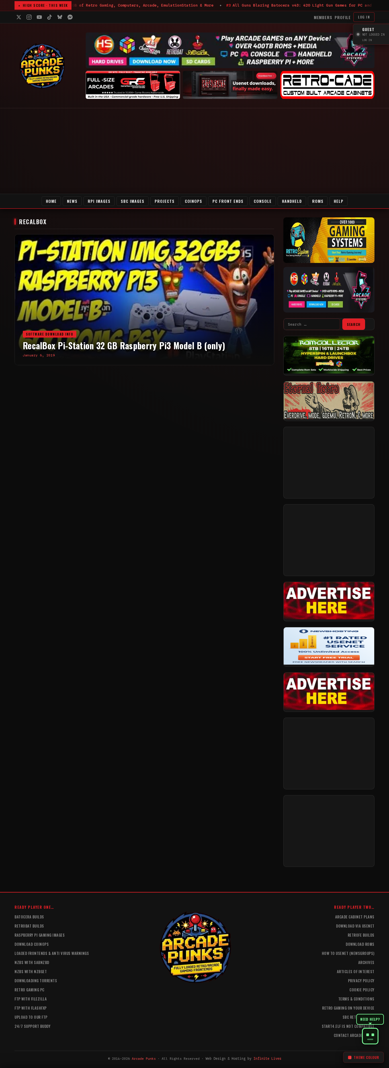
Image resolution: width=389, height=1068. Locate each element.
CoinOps (193, 201)
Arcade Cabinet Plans (354, 917)
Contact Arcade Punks (354, 1035)
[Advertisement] (194, 151)
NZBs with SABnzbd (32, 962)
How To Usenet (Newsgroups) (348, 953)
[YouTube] (39, 17)
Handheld (292, 201)
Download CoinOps (32, 944)
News (72, 201)
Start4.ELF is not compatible (348, 1026)
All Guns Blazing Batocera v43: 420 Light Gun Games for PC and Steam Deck (144, 5)
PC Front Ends (227, 201)
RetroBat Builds (29, 926)
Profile (343, 17)
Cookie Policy (361, 990)
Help (338, 201)
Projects (165, 201)
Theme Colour (366, 1057)
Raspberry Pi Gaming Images (40, 935)
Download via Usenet (355, 926)
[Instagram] (29, 17)
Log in (364, 17)
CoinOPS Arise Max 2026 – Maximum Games (288, 5)
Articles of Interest (355, 971)
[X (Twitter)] (19, 17)
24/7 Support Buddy (32, 1026)
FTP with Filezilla (31, 999)
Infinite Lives (267, 1058)
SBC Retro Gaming (358, 1017)
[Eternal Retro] (329, 417)
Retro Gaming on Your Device (348, 1008)
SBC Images (132, 201)
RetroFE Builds (361, 935)
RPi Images (99, 201)
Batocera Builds (29, 917)
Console (263, 201)
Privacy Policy (361, 980)
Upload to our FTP (31, 1017)
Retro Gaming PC (29, 990)
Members (323, 17)
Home (51, 201)
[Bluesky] (60, 17)
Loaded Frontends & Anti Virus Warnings (52, 953)
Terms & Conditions (356, 999)
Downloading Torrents (36, 980)
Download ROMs (360, 944)
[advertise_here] (329, 617)
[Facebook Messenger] (70, 17)
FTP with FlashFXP (31, 1008)
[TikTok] (49, 17)
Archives (366, 962)
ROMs (318, 201)
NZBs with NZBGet (31, 971)
